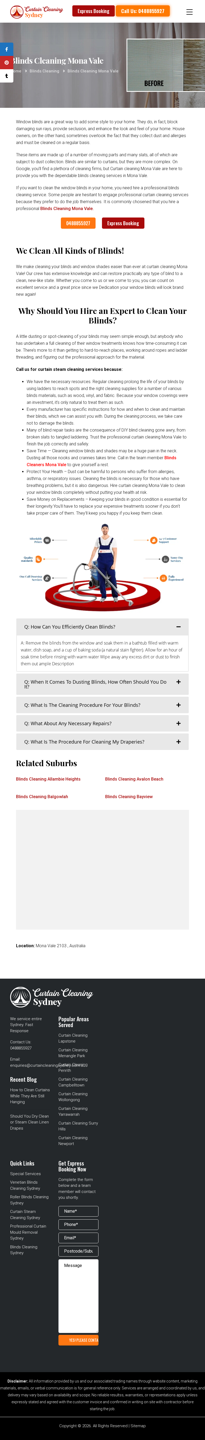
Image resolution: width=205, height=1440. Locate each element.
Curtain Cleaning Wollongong (73, 1097)
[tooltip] (6, 49)
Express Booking (93, 10)
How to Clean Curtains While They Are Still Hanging (30, 1096)
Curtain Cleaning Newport (73, 1140)
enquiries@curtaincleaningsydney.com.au (47, 1065)
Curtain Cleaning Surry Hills (78, 1126)
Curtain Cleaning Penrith (73, 1067)
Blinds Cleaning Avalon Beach (134, 779)
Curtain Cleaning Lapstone (73, 1038)
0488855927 (78, 223)
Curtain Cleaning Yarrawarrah (73, 1111)
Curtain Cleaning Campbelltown (73, 1082)
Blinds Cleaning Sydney (23, 1250)
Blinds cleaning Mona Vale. (67, 208)
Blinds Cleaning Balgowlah (42, 796)
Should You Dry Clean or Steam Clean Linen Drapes (29, 1122)
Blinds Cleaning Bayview (129, 796)
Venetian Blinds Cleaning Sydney (25, 1185)
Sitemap (138, 1425)
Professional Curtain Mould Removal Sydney (28, 1232)
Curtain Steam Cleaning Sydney (25, 1214)
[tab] (102, 626)
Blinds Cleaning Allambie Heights (48, 779)
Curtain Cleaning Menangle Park (73, 1053)
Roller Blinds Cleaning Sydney (29, 1200)
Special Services (25, 1173)
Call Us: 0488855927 (142, 10)
